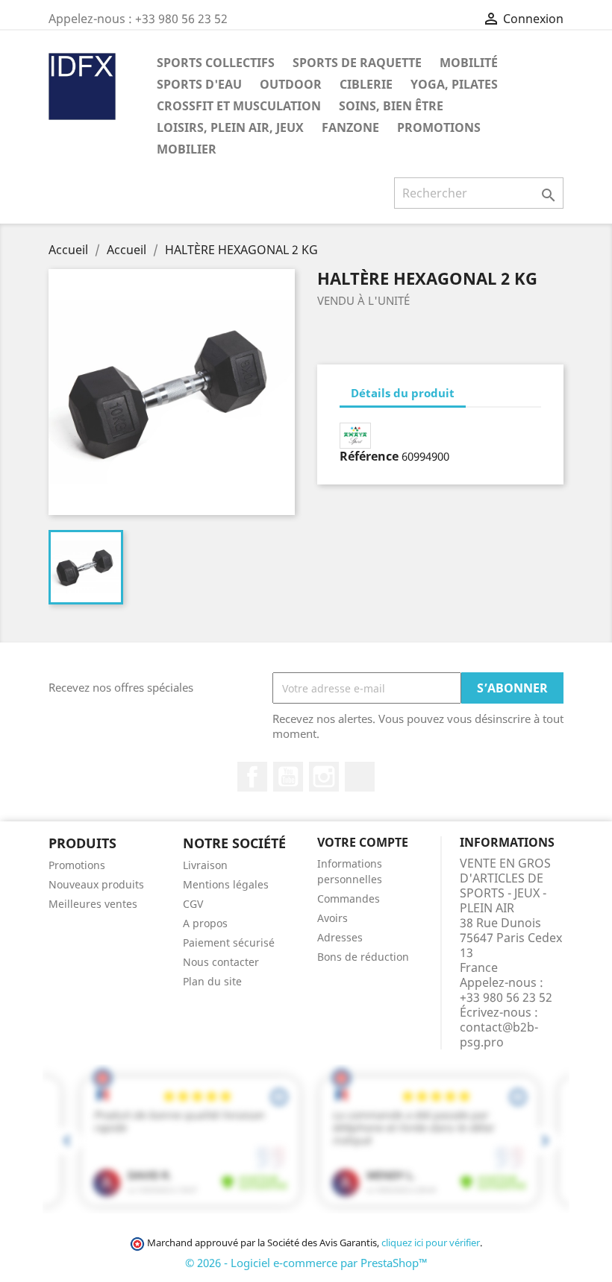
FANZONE (350, 127)
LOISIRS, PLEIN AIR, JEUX (230, 127)
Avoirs (332, 918)
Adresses (340, 937)
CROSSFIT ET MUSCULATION (239, 106)
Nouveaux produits (96, 884)
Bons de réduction (363, 957)
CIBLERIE (366, 84)
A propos (205, 923)
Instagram (324, 777)
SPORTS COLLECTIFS (216, 62)
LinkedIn (360, 777)
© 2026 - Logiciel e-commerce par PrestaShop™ (306, 1262)
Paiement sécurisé (229, 942)
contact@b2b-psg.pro (499, 1034)
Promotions (77, 865)
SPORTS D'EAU (199, 84)
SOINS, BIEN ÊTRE (391, 106)
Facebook (252, 777)
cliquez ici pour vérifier (430, 1243)
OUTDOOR (291, 84)
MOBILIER (186, 149)
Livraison (205, 865)
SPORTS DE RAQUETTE (357, 62)
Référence (369, 456)
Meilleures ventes (93, 904)
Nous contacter (221, 962)
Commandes (348, 898)
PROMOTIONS (439, 127)
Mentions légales (226, 884)
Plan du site (212, 981)
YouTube (288, 777)
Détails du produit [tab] (403, 392)
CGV (193, 904)
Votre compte (362, 842)
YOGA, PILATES (454, 84)
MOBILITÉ (469, 62)
